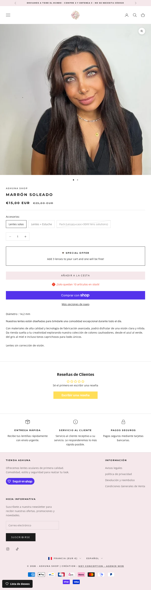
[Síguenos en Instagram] (8, 549)
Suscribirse (20, 537)
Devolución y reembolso (120, 480)
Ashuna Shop (17, 188)
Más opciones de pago (75, 304)
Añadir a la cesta (75, 275)
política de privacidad (118, 474)
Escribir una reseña (76, 395)
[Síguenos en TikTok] (17, 549)
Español (92, 558)
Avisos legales (113, 468)
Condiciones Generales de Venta (125, 486)
